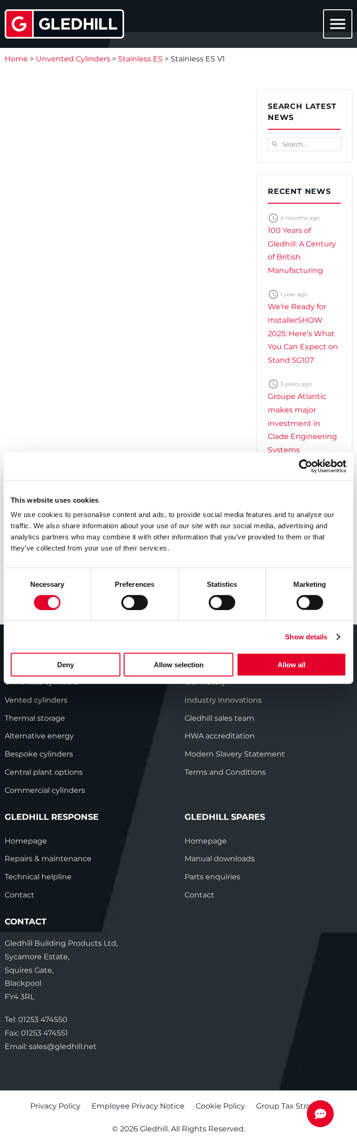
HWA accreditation (220, 735)
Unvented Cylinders (73, 58)
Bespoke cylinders (39, 754)
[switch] (134, 602)
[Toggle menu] (336, 24)
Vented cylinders (36, 700)
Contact (19, 894)
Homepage (26, 841)
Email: (51, 1046)
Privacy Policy (55, 1106)
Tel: (36, 1019)
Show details (306, 636)
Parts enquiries (212, 876)
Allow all (291, 665)
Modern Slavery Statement (235, 754)
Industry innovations (223, 700)
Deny (65, 665)
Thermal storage (35, 718)
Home (16, 58)
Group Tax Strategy (291, 1106)
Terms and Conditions (225, 772)
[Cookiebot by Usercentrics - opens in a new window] (305, 466)
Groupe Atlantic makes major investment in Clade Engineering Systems (302, 423)
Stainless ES (140, 58)
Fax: (36, 1033)
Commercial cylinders (45, 790)
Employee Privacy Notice (138, 1106)
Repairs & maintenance (48, 858)
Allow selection (179, 665)
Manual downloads (220, 858)
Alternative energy (39, 735)
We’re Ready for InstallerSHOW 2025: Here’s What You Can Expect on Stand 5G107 (303, 333)
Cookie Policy (220, 1106)
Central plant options (44, 772)
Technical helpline (38, 876)
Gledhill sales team (219, 718)
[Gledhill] (64, 24)
